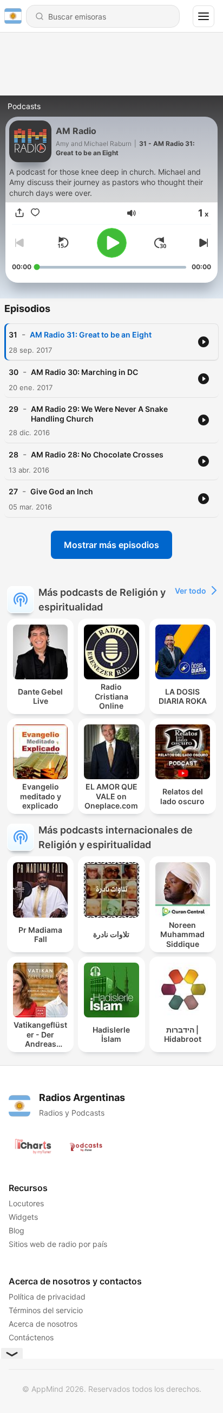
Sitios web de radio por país (58, 1244)
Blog (16, 1230)
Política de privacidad (47, 1296)
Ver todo (190, 590)
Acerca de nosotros (43, 1323)
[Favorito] (35, 213)
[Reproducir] (112, 243)
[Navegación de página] (203, 16)
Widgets (23, 1216)
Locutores (26, 1203)
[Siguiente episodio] (202, 242)
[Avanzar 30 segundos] (160, 242)
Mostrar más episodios (111, 544)
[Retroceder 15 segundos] (62, 242)
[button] (131, 213)
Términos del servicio (46, 1310)
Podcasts (24, 106)
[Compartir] (19, 213)
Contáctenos (31, 1337)
